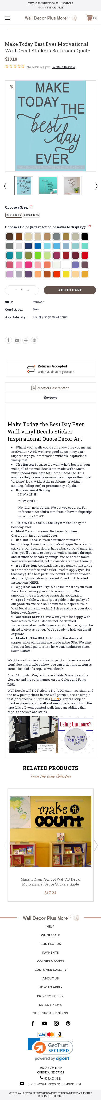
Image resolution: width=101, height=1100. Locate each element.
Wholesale (50, 935)
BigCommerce (69, 1093)
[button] (50, 1049)
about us (51, 978)
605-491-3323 (55, 7)
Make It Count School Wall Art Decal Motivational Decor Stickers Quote (51, 881)
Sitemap (58, 1096)
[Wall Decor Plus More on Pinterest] (68, 1023)
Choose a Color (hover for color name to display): (48, 227)
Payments (50, 952)
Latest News (50, 1004)
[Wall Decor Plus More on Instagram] (56, 1023)
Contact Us (50, 944)
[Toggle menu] (14, 17)
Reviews (51, 397)
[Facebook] (8, 340)
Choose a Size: (19, 207)
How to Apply (50, 987)
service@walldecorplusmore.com (53, 1084)
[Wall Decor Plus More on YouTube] (44, 1023)
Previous (4, 185)
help (50, 926)
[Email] (17, 340)
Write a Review (63, 67)
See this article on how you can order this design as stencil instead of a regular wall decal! (50, 666)
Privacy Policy (50, 996)
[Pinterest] (34, 340)
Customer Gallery (50, 969)
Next (96, 185)
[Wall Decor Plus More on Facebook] (32, 1023)
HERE (33, 582)
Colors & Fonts (50, 961)
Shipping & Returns (50, 1013)
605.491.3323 (53, 1078)
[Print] (25, 340)
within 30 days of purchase (56, 372)
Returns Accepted (52, 366)
